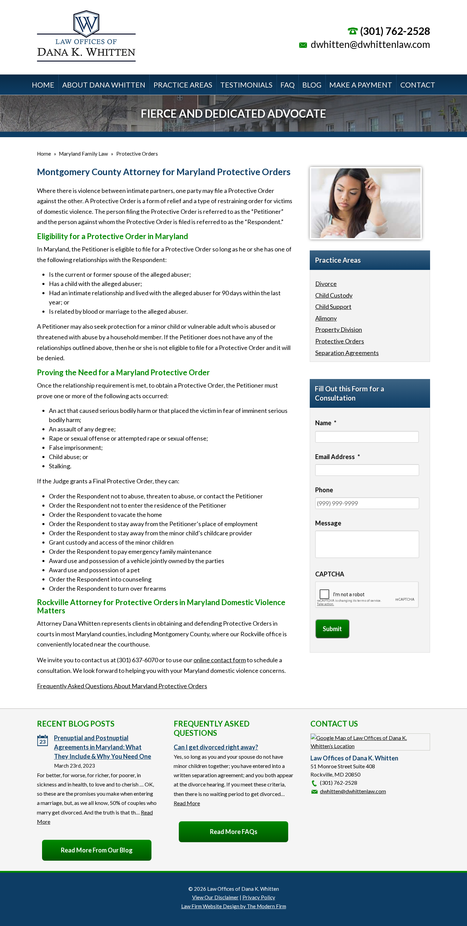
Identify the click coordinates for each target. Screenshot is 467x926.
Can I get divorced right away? (216, 747)
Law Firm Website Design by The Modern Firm (233, 906)
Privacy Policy (258, 897)
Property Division (338, 329)
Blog (311, 84)
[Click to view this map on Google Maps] (370, 746)
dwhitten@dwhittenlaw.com (370, 44)
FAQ (287, 84)
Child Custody (333, 295)
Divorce (326, 283)
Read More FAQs (233, 831)
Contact (417, 84)
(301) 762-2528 (395, 31)
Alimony (326, 318)
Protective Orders (339, 341)
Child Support (333, 306)
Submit (332, 628)
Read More (187, 803)
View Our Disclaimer (215, 897)
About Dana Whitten (103, 84)
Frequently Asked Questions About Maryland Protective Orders (122, 686)
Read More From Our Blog (97, 850)
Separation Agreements (347, 352)
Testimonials (246, 84)
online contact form (220, 660)
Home (43, 84)
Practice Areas (183, 84)
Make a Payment (360, 84)
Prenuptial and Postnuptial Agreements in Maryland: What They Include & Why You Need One (102, 747)
